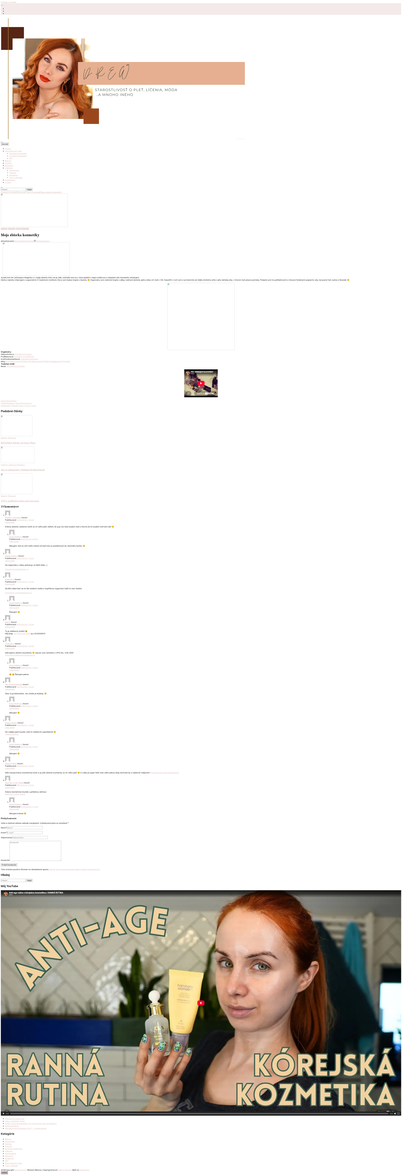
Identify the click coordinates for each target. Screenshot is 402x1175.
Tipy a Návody (15, 177)
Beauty (8, 161)
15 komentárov (43, 241)
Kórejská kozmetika (17, 153)
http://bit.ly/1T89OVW (24, 356)
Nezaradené (10, 1153)
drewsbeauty (20, 1170)
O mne (8, 182)
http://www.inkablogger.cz (16, 569)
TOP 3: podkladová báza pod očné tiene (20, 500)
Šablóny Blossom (64, 1170)
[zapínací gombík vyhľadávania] (2, 187)
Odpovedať (10, 522)
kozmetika (12, 401)
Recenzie (9, 165)
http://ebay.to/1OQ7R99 (37, 361)
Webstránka (6, 837)
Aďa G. (7, 622)
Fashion (8, 163)
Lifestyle (9, 168)
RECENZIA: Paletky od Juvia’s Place (18, 442)
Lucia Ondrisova (15, 537)
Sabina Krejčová (11, 556)
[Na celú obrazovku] (398, 1114)
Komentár (5, 860)
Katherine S (9, 579)
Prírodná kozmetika (18, 156)
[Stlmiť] (395, 1114)
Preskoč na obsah (8, 2)
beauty (4, 401)
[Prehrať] (4, 1114)
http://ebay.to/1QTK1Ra (16, 361)
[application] (201, 1003)
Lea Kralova (10, 643)
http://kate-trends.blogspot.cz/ (18, 593)
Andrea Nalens (11, 763)
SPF (11, 158)
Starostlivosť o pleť (13, 151)
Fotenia (12, 173)
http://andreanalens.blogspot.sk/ (165, 772)
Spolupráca (10, 180)
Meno (4, 827)
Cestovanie (14, 170)
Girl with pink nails (21, 633)
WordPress (84, 1170)
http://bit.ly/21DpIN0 (16, 366)
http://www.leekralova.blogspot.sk (20, 655)
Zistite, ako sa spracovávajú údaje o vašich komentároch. (74, 869)
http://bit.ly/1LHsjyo (23, 354)
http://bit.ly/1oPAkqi (29, 359)
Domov (8, 148)
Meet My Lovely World (14, 783)
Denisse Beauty (11, 723)
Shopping (13, 175)
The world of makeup (13, 684)
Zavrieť (5, 144)
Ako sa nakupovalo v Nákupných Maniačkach (23, 469)
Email (4, 832)
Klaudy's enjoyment (13, 517)
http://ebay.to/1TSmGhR (59, 361)
